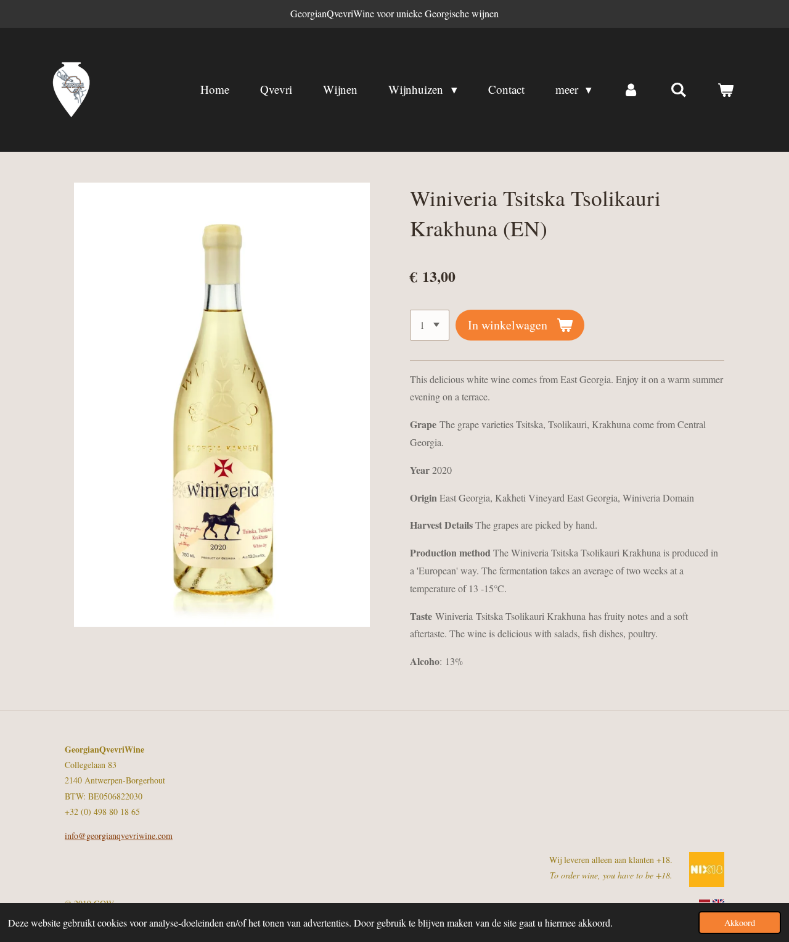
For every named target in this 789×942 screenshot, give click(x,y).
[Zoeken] (678, 89)
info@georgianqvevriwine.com (119, 835)
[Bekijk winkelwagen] (725, 89)
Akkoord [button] (739, 922)
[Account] (631, 89)
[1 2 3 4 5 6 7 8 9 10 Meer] (429, 325)
